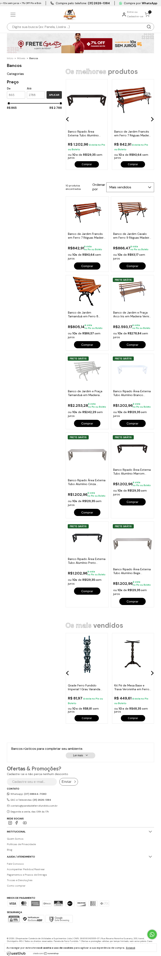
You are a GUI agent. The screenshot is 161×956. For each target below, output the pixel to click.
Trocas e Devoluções (19, 880)
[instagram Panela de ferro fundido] (10, 823)
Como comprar (16, 885)
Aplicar (54, 95)
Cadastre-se (135, 16)
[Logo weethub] (16, 953)
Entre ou (132, 12)
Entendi (130, 947)
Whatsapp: (28, 794)
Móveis (21, 58)
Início (10, 58)
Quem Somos (15, 838)
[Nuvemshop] (46, 954)
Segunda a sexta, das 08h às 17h (29, 811)
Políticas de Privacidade (21, 844)
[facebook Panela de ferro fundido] (17, 823)
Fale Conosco (15, 864)
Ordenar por (98, 186)
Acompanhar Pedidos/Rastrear (26, 869)
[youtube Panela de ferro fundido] (25, 823)
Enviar (66, 781)
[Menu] (13, 15)
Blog (9, 849)
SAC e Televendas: (30, 800)
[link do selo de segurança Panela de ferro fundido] (33, 919)
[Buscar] (149, 27)
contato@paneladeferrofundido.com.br (34, 805)
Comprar (87, 266)
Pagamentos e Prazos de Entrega (27, 874)
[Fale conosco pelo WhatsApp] (152, 934)
